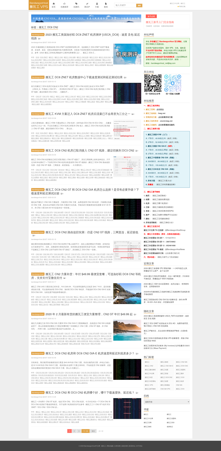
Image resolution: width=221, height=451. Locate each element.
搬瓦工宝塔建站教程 (161, 218)
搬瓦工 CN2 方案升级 (76, 215)
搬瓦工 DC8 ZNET (105, 96)
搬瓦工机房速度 (42, 422)
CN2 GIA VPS (48, 212)
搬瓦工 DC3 (79, 412)
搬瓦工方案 (56, 138)
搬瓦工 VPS (149, 385)
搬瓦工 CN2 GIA (46, 215)
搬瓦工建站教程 (70, 341)
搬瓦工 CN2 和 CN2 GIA (48, 377)
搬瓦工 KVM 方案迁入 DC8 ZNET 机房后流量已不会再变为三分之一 (88, 114)
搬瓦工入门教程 (84, 135)
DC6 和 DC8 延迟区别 (46, 375)
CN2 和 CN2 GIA (41, 372)
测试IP (87, 6)
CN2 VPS (45, 96)
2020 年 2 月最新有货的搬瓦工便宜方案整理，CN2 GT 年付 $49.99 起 (89, 314)
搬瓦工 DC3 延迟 (103, 412)
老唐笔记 (170, 426)
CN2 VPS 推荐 (94, 333)
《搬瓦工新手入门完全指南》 (168, 257)
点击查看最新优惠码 (166, 124)
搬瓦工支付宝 (43, 304)
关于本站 (139, 446)
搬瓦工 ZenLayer (58, 101)
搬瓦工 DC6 (85, 377)
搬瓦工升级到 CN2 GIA (57, 222)
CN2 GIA (39, 212)
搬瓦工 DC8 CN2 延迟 (92, 217)
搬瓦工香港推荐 (62, 343)
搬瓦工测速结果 (58, 383)
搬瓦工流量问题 (43, 141)
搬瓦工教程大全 (166, 222)
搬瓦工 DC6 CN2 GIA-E (52, 259)
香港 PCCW (85, 343)
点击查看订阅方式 (172, 253)
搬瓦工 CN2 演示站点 (72, 302)
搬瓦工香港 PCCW (37, 343)
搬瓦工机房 (102, 419)
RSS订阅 (182, 6)
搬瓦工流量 (88, 138)
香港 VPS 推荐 (96, 343)
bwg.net (161, 113)
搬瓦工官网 (147, 422)
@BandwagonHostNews (175, 249)
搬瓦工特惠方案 (55, 141)
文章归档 (117, 446)
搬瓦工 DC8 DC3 (101, 414)
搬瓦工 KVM (79, 65)
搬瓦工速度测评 (39, 180)
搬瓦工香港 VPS (50, 343)
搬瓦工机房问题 (78, 138)
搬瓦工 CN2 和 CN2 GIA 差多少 (68, 377)
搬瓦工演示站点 (64, 422)
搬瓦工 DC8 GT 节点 (41, 262)
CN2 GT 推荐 (100, 254)
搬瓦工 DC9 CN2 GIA (66, 220)
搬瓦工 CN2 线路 (106, 257)
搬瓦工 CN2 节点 (37, 259)
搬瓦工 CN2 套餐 (70, 57)
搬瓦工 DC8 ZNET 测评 (66, 62)
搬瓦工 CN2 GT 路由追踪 (100, 169)
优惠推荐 (64, 6)
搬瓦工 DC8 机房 (68, 65)
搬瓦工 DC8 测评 (67, 262)
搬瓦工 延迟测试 (94, 175)
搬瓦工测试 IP (53, 422)
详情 (174, 138)
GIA (49, 257)
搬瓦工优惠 (105, 175)
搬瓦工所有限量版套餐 (166, 184)
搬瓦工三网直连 (66, 264)
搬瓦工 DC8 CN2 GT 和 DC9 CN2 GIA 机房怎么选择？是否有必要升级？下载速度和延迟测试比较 (85, 191)
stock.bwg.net (166, 121)
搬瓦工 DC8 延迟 (55, 262)
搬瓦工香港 (164, 373)
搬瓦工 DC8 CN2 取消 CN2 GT (53, 175)
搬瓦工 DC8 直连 (93, 262)
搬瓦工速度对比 (82, 383)
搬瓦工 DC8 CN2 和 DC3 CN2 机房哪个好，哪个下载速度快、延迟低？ (90, 392)
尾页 (93, 431)
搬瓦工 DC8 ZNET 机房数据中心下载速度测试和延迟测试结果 (84, 77)
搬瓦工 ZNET (89, 65)
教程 (106, 6)
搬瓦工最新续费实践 (161, 199)
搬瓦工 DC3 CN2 (99, 302)
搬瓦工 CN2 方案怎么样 (80, 172)
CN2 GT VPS (75, 254)
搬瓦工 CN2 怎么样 (51, 172)
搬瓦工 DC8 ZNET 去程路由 (71, 60)
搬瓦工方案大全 (165, 180)
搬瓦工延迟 (91, 101)
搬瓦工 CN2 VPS (94, 336)
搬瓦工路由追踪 (100, 177)
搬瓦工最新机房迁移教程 (163, 207)
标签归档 (125, 446)
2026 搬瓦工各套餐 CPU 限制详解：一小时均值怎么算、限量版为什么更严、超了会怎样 (166, 269)
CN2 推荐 (53, 297)
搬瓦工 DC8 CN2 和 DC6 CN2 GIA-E (61, 380)
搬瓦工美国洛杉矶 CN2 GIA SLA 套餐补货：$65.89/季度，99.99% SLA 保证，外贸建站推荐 (165, 300)
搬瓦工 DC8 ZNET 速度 (39, 65)
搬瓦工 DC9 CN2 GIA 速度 (84, 220)
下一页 (85, 431)
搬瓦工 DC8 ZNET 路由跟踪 (102, 62)
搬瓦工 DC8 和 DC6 (82, 380)
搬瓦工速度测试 (46, 104)
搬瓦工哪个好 (107, 135)
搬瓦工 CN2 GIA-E (69, 336)
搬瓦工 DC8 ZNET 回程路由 (91, 60)
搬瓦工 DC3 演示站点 (51, 414)
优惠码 (76, 6)
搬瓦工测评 (41, 67)
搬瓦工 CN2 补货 (86, 302)
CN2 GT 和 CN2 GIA (78, 212)
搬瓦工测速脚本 (70, 383)
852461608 (170, 245)
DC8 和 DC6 (72, 375)
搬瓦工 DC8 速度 (43, 220)
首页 (54, 6)
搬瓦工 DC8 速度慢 (37, 264)
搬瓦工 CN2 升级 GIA (60, 215)
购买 (169, 138)
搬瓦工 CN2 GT (70, 96)
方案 (97, 6)
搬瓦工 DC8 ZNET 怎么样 (48, 62)
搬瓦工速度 (36, 104)
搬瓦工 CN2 (59, 57)
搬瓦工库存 (170, 422)
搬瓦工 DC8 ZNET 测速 (92, 99)
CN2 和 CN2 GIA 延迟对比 (90, 372)
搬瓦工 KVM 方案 (61, 135)
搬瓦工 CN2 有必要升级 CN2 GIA (96, 215)
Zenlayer (61, 169)
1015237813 (170, 237)
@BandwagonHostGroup (175, 230)
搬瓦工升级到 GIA (72, 222)
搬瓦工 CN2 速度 (95, 172)
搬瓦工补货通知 (94, 341)
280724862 (170, 241)
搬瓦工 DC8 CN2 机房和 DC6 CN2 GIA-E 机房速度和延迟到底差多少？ (90, 353)
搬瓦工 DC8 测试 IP (102, 417)
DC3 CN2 (45, 169)
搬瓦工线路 (81, 177)
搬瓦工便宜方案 (58, 341)
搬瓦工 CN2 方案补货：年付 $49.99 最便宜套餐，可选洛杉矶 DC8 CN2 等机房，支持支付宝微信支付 (86, 276)
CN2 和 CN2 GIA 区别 (56, 372)
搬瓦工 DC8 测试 (80, 262)
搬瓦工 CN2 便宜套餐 (69, 299)
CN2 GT (38, 96)
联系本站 (132, 446)
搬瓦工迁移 (66, 141)
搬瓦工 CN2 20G (95, 297)
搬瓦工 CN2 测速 (57, 302)
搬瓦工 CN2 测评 (45, 302)
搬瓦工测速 (109, 101)
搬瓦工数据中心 (45, 138)
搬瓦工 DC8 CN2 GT (57, 217)
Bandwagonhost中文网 (39, 5)
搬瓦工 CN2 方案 (65, 172)
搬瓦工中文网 (174, 3)
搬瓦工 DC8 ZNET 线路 (84, 62)
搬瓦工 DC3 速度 (66, 414)
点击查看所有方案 (165, 117)
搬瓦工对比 (81, 419)
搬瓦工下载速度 (80, 101)
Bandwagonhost (37, 34)
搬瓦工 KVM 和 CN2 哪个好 (45, 135)
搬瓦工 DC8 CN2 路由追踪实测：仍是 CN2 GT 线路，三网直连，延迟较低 (92, 232)
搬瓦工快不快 (53, 177)
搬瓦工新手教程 (54, 304)
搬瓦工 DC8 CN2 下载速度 (75, 217)
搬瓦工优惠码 (47, 341)
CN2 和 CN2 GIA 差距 (72, 372)
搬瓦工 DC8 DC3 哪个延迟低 (54, 417)
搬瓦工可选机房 (96, 135)
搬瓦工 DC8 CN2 (105, 57)
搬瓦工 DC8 (94, 57)
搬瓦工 (183, 3)
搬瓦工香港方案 (74, 343)
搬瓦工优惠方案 (36, 341)
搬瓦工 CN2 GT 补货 (54, 299)
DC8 (37, 57)
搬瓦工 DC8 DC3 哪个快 (73, 417)
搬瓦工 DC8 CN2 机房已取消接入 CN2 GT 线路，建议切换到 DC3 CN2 (90, 150)
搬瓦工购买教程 (106, 341)
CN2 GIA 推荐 (58, 212)
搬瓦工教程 (35, 138)
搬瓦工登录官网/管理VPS (163, 211)
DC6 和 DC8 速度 (61, 375)
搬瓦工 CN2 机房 (82, 57)
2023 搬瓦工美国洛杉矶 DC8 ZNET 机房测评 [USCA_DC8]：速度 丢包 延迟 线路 (85, 36)
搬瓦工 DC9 (54, 220)
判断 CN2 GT (56, 257)
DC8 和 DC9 (98, 212)
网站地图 (110, 446)
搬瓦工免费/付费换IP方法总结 (164, 214)
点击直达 (160, 109)
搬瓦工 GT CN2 (70, 175)
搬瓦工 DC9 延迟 (100, 220)
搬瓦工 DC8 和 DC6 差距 (98, 380)
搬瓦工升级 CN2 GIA (41, 222)
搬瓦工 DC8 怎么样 (55, 65)
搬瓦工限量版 (165, 385)
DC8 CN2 (53, 169)
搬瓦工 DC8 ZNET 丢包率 (52, 60)
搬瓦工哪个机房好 (160, 203)
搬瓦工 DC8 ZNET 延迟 (39, 99)
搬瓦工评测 (89, 177)
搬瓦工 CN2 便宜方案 (85, 299)
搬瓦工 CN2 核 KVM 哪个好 (57, 338)
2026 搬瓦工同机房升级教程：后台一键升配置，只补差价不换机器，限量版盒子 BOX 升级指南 (167, 277)
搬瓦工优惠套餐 (100, 65)
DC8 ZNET (44, 57)
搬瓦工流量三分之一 (100, 138)
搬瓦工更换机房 (66, 138)
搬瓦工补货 (65, 304)
